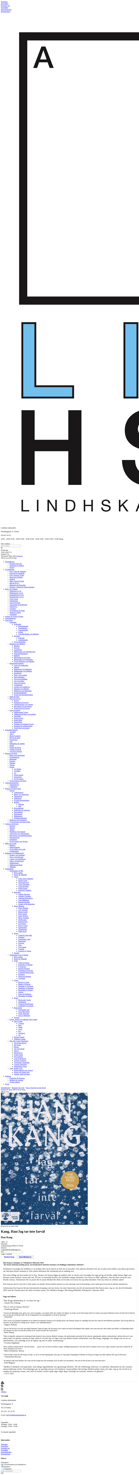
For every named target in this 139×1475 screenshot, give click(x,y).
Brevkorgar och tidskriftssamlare (21, 836)
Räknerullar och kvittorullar (23, 659)
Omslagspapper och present (23, 704)
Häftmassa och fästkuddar (23, 691)
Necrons (21, 943)
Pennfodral (17, 673)
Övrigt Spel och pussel (21, 728)
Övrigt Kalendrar (20, 642)
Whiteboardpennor (20, 818)
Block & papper (15, 736)
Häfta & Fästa (14, 697)
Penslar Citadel (19, 1037)
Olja (11, 742)
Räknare (17, 646)
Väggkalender (23, 630)
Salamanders (22, 927)
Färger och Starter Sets (21, 1072)
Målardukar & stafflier (17, 744)
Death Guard (22, 881)
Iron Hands (22, 924)
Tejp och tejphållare (20, 679)
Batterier (17, 656)
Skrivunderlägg (19, 677)
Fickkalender (22, 628)
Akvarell (13, 732)
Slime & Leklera (15, 612)
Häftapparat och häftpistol (23, 669)
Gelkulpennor (18, 792)
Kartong (12, 761)
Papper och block (11, 753)
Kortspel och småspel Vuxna (24, 724)
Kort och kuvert (15, 699)
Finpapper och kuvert (21, 702)
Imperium (17, 892)
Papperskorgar (14, 837)
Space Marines (19, 906)
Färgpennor (13, 740)
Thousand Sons (23, 882)
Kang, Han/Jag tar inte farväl (36, 1088)
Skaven (20, 992)
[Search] (2, 548)
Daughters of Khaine (25, 965)
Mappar (12, 828)
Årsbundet (17, 624)
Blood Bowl (18, 1053)
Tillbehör (13, 867)
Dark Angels (22, 914)
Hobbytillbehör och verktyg (23, 1070)
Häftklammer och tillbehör (23, 671)
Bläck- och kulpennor (21, 794)
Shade (20, 1027)
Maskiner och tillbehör (17, 644)
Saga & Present (15, 603)
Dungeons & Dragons (17, 1078)
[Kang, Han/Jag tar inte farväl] (44, 1159)
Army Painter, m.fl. (16, 1068)
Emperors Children (24, 890)
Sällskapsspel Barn (16, 865)
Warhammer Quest (20, 1066)
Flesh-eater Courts (24, 1000)
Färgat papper (18, 775)
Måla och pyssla (10, 843)
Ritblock (12, 845)
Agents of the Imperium (26, 904)
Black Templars (23, 918)
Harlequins (22, 941)
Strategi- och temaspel (17, 855)
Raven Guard (22, 926)
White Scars (22, 931)
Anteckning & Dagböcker (18, 605)
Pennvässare (18, 814)
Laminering (18, 650)
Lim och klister (19, 681)
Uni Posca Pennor (16, 751)
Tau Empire (22, 947)
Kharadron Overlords (25, 971)
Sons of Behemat (24, 1016)
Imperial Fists (22, 922)
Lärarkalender (23, 640)
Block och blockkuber (17, 755)
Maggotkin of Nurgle (25, 990)
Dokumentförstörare (21, 654)
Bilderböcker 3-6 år (16, 593)
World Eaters (22, 888)
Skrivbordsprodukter (17, 663)
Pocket (12, 567)
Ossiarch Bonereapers (25, 1004)
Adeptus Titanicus (20, 1061)
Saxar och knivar (20, 683)
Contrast (21, 1023)
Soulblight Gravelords (25, 1006)
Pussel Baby (18, 722)
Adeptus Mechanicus (25, 898)
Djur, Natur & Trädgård (18, 571)
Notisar (12, 765)
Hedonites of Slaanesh (26, 988)
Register (12, 826)
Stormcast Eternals (24, 976)
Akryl (12, 734)
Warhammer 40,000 (16, 871)
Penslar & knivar (15, 747)
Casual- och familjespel (18, 859)
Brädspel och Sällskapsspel (14, 853)
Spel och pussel (15, 710)
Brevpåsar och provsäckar (23, 706)
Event (7, 1084)
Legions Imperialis (20, 1064)
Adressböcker (14, 785)
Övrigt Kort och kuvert (22, 708)
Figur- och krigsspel (16, 857)
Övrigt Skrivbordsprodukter (23, 695)
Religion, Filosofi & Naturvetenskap (22, 587)
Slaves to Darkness (24, 994)
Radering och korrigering (18, 820)
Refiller (16, 802)
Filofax (20, 632)
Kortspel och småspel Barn (23, 726)
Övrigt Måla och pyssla (18, 849)
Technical (21, 1033)
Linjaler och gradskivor (22, 687)
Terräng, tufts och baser (22, 1074)
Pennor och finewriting (13, 789)
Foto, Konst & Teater (17, 575)
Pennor (12, 791)
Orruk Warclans (23, 1014)
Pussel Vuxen (18, 718)
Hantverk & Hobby (16, 577)
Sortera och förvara (11, 824)
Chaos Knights (23, 886)
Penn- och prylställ (20, 675)
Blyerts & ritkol (15, 738)
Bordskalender (23, 626)
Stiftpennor (18, 798)
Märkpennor (18, 816)
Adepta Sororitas (24, 894)
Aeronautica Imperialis (21, 1062)
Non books (9, 620)
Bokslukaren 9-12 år (17, 597)
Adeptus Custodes (24, 896)
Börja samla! (18, 873)
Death (16, 998)
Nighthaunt (22, 1002)
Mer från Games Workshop (19, 1041)
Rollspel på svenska (16, 1080)
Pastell (12, 746)
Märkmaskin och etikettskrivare (24, 652)
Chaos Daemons (24, 884)
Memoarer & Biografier (18, 585)
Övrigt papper (18, 779)
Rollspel (8, 1076)
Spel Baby (17, 716)
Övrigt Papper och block (18, 781)
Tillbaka (3, 1392)
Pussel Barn (18, 720)
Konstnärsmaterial (11, 730)
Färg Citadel (18, 1021)
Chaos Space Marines (25, 879)
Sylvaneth (21, 978)
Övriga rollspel (15, 1082)
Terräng (16, 953)
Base (20, 1025)
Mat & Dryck (14, 583)
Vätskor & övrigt (15, 749)
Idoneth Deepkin (24, 969)
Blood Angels (23, 912)
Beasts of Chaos (23, 982)
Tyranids (21, 949)
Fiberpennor (18, 796)
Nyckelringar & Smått (17, 611)
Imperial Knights (24, 902)
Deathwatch (22, 920)
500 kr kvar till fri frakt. (9, 558)
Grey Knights (23, 910)
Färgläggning (14, 851)
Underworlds (18, 1055)
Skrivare (17, 648)
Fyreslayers (22, 967)
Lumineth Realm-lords (26, 972)
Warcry (16, 1051)
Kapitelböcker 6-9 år (17, 595)
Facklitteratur (9, 569)
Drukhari (21, 937)
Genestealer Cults (24, 939)
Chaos (16, 877)
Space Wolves (23, 916)
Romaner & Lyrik (16, 564)
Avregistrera (7, 1469)
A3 (15, 773)
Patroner (21, 804)
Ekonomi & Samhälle (17, 573)
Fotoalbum (13, 839)
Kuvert (16, 701)
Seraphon (21, 974)
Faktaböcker (14, 601)
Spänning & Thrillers (17, 566)
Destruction (18, 1008)
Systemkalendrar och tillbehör (28, 634)
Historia (12, 579)
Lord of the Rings (20, 1059)
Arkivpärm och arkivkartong (19, 834)
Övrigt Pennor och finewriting (20, 822)
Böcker (16, 1047)
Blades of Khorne (24, 984)
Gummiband (18, 685)
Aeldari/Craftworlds (25, 935)
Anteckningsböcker (12, 783)
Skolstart (17, 636)
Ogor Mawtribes (24, 1012)
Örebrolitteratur (10, 618)
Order (16, 961)
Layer (20, 1029)
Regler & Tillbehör (20, 875)
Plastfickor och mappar (17, 832)
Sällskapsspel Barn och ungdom (25, 714)
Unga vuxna (14, 599)
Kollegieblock (14, 757)
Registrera (6, 1467)
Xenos (16, 933)
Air (19, 1035)
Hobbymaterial (15, 847)
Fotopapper (18, 777)
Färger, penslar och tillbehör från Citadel (23, 1019)
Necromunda (18, 1057)
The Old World (19, 1049)
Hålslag (16, 667)
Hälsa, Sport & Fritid (17, 581)
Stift (19, 806)
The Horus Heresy (20, 1043)
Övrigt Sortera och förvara (19, 841)
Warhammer (9, 869)
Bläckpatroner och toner (22, 657)
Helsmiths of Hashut (25, 996)
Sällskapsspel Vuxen (21, 712)
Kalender (21, 638)
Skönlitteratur (9, 562)
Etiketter (12, 763)
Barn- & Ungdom (11, 589)
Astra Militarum (23, 900)
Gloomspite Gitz (24, 1010)
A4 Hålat (17, 771)
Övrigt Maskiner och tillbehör (24, 661)
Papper (12, 767)
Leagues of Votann (24, 951)
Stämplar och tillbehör (21, 689)
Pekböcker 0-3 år (15, 591)
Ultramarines (22, 929)
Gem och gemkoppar (21, 665)
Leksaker (13, 609)
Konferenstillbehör (20, 693)
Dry (19, 1031)
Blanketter (13, 759)
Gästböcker (13, 787)
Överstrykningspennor (21, 800)
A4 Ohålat (17, 769)
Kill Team (17, 1045)
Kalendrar (13, 622)
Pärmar (12, 830)
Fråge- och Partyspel (17, 861)
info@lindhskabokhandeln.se (16, 1415)
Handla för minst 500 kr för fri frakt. (13, 1091)
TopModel (13, 614)
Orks (20, 945)
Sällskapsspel (14, 863)
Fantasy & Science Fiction (14, 616)
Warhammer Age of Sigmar (19, 955)
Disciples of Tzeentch (25, 986)
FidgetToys (13, 607)
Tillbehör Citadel (19, 1039)
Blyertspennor (19, 808)
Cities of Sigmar (23, 963)
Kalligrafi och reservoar (22, 810)
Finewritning (18, 812)
